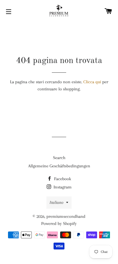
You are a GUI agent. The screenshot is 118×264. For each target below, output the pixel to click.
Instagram (62, 187)
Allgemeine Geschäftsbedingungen (59, 165)
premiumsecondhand (65, 216)
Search (59, 157)
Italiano (56, 202)
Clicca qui (92, 81)
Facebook (62, 178)
